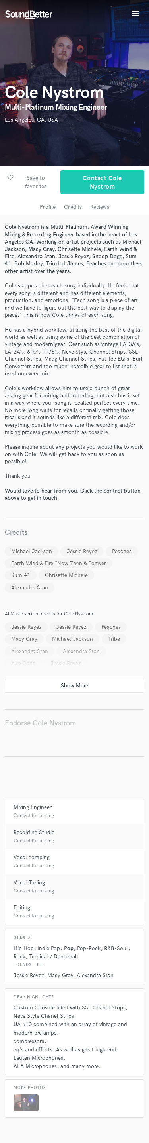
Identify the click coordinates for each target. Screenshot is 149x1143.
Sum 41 (20, 575)
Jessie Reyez (82, 551)
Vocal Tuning (29, 882)
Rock (19, 956)
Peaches (122, 551)
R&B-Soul (116, 948)
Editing (22, 907)
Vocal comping (32, 857)
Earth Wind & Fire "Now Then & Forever (58, 563)
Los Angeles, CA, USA (31, 119)
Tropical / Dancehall (53, 956)
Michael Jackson (31, 551)
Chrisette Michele (66, 575)
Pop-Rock (89, 948)
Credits (73, 207)
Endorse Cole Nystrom (40, 723)
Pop (69, 948)
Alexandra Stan (29, 587)
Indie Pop (48, 948)
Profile (48, 207)
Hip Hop (24, 948)
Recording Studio (34, 832)
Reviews (99, 207)
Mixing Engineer (33, 807)
